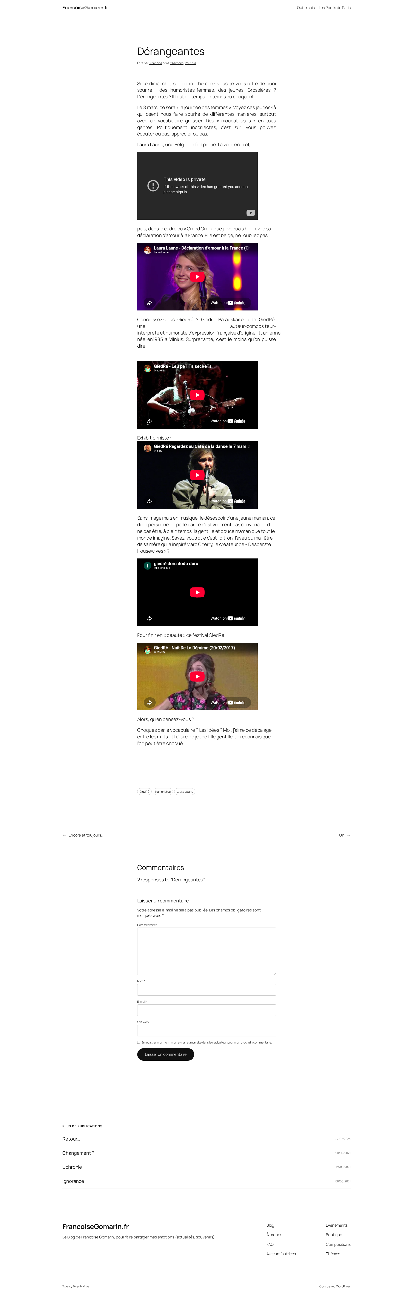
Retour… (71, 1139)
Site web (143, 1022)
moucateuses (236, 120)
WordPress (343, 1286)
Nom (141, 981)
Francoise (155, 63)
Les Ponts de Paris (335, 7)
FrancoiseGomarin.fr (85, 7)
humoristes (163, 791)
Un (341, 835)
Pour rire (190, 63)
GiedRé (144, 791)
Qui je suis (306, 7)
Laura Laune (185, 791)
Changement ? (78, 1153)
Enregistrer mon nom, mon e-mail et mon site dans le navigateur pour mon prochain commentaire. (207, 1042)
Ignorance (73, 1181)
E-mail (142, 1001)
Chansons (176, 63)
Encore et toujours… (86, 835)
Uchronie (72, 1167)
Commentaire (147, 925)
